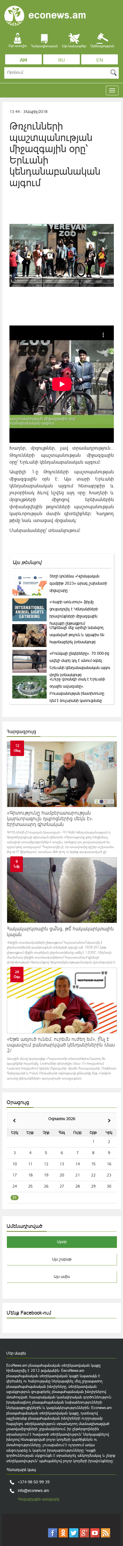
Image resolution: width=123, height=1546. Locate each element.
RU (61, 60)
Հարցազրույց (21, 731)
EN (99, 60)
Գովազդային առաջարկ (38, 1499)
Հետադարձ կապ (21, 1469)
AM (23, 60)
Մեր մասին (16, 1353)
